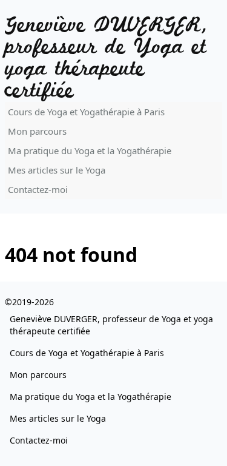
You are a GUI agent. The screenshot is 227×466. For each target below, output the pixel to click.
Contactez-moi (38, 189)
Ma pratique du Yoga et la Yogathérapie (89, 150)
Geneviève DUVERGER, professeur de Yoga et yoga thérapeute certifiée (107, 58)
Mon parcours (37, 131)
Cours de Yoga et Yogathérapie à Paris (86, 112)
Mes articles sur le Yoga (56, 170)
